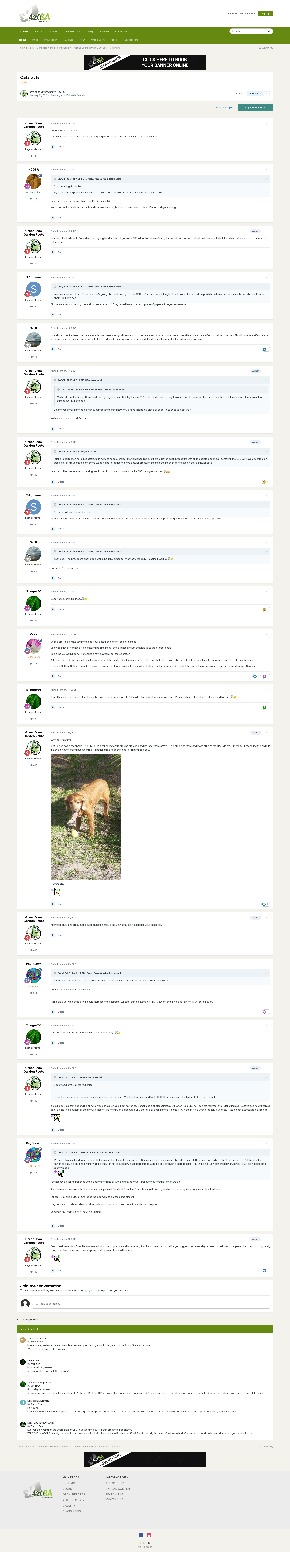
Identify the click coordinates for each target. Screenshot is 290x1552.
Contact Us (121, 31)
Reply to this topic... (49, 1303)
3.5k (34, 993)
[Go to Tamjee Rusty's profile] (23, 1424)
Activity (38, 31)
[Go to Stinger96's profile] (33, 603)
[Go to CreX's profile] (33, 646)
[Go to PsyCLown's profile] (33, 975)
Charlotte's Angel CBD (39, 1382)
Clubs (35, 39)
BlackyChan (37, 1404)
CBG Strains (33, 1360)
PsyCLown (33, 964)
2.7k (34, 663)
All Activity (114, 1483)
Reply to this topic (255, 107)
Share (238, 93)
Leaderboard (131, 39)
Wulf (33, 328)
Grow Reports (51, 39)
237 (35, 306)
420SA (34, 169)
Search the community (114, 1496)
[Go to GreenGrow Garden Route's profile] (24, 93)
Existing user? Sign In (241, 13)
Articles (115, 39)
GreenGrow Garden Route (48, 91)
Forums (21, 39)
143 (35, 357)
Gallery (89, 31)
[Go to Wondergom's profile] (23, 1340)
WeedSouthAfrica (36, 1338)
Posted (63, 123)
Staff (82, 39)
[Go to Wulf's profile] (33, 339)
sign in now (93, 1290)
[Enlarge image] (59, 1173)
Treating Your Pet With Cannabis (69, 95)
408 (35, 156)
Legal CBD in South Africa (41, 1422)
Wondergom (37, 1341)
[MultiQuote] (53, 147)
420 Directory (73, 31)
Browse (24, 31)
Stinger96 (33, 591)
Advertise (104, 31)
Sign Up (266, 13)
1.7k (35, 620)
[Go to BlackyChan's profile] (23, 1402)
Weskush (35, 1363)
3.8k (34, 198)
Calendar (69, 39)
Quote (61, 146)
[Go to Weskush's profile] (23, 1362)
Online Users (98, 39)
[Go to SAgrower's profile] (33, 289)
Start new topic (224, 107)
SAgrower (33, 277)
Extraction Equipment (38, 1400)
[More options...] (267, 123)
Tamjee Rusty (38, 1426)
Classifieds (54, 31)
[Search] (269, 31)
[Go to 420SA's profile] (33, 181)
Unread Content (118, 1488)
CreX (33, 634)
